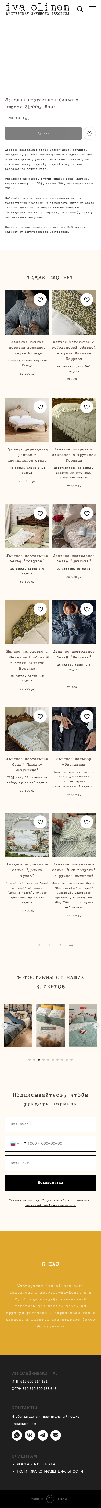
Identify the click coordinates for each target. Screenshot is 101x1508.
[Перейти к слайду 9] (67, 1060)
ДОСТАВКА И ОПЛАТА (36, 1464)
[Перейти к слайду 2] (34, 1060)
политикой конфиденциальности (50, 1205)
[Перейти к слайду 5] (48, 1060)
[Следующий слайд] (96, 1026)
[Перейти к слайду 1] (29, 1060)
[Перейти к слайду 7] (57, 1060)
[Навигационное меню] (92, 9)
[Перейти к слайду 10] (71, 1060)
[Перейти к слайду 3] (39, 1060)
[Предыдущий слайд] (4, 1026)
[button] (80, 9)
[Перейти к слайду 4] (43, 1060)
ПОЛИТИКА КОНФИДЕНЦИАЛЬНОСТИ (50, 1471)
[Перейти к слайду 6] (53, 1060)
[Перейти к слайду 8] (62, 1060)
